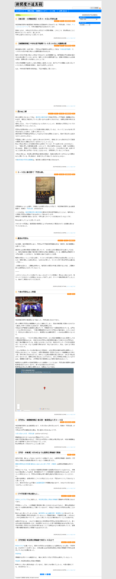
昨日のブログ (19, 546)
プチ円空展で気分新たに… (28, 494)
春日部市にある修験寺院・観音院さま (51, 513)
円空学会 (18, 553)
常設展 (17, 561)
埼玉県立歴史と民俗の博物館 (48, 499)
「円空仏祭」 (30, 208)
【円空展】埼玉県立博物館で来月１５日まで (36, 540)
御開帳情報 (68, 21)
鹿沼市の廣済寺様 (41, 117)
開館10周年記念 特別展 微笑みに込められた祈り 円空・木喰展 (35, 464)
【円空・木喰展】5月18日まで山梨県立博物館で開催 (40, 452)
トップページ (20, 11)
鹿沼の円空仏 (23, 238)
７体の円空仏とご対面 (27, 292)
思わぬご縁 (22, 111)
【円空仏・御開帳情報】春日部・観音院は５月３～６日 (40, 420)
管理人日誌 (31, 11)
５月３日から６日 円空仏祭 (24, 433)
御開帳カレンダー (41, 11)
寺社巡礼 (61, 113)
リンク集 (52, 11)
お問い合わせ (63, 11)
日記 (73, 21)
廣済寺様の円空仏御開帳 (25, 160)
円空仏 (62, 21)
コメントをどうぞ (71, 38)
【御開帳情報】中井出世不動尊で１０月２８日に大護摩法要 (42, 43)
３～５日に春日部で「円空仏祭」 (31, 172)
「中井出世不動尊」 (65, 49)
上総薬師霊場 (40, 483)
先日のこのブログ (21, 499)
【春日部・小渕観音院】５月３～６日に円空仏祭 (37, 19)
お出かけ (56, 21)
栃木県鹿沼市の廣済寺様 (34, 212)
